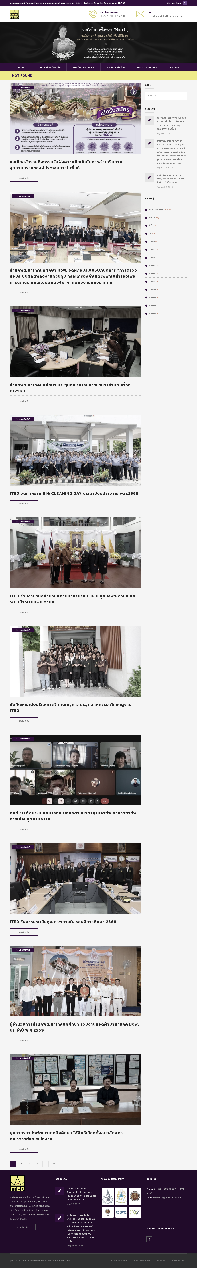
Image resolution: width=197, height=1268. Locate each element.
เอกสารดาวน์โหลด (147, 67)
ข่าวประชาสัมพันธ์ (115, 67)
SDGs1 (152, 241)
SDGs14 (152, 297)
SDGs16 (152, 305)
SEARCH (183, 96)
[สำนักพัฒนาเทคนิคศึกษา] (14, 14)
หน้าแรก (21, 67)
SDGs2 (152, 249)
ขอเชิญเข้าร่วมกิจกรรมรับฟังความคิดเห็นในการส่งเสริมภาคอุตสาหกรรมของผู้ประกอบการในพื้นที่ (66, 165)
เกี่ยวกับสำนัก (177, 1260)
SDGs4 (152, 265)
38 (53, 1163)
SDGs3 (152, 257)
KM (150, 233)
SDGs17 (152, 313)
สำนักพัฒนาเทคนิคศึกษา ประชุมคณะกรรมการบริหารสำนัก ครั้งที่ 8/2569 (170, 178)
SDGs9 (152, 281)
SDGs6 (152, 273)
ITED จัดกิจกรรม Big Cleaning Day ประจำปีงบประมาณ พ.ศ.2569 (74, 493)
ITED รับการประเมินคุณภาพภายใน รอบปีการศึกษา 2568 (63, 922)
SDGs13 (152, 289)
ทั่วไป (151, 225)
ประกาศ (152, 217)
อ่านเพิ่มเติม (24, 178)
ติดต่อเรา (175, 67)
